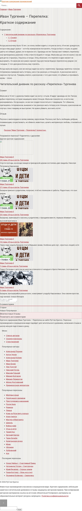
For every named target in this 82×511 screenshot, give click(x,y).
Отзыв (12, 41)
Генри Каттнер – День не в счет (19, 472)
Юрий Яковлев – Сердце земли (19, 469)
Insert (19, 509)
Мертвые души (12, 395)
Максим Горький (13, 373)
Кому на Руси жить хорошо (17, 413)
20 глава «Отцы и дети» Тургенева (14, 215)
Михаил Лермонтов (14, 379)
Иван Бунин (11, 364)
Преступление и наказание (17, 401)
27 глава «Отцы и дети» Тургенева (14, 187)
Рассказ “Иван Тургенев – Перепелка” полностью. (25, 130)
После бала (11, 404)
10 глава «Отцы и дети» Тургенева (14, 242)
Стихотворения (12, 342)
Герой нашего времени (15, 398)
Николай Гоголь (12, 370)
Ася (7, 453)
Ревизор (9, 407)
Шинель (9, 423)
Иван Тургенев (12, 361)
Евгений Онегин (12, 435)
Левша (9, 410)
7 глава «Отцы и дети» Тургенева (14, 266)
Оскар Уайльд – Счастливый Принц (21, 463)
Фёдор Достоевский (14, 382)
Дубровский (11, 450)
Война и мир (11, 426)
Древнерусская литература (17, 385)
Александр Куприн (14, 358)
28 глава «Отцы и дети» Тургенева (14, 160)
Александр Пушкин (14, 351)
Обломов (10, 447)
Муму (8, 444)
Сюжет (12, 38)
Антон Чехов (11, 355)
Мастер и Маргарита (14, 420)
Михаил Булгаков (13, 376)
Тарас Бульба (11, 438)
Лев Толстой (11, 367)
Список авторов (12, 336)
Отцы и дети (11, 429)
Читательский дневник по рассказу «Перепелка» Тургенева (30, 34)
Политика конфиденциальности (55, 496)
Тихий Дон (10, 432)
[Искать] (79, 5)
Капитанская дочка (14, 441)
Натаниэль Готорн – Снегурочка (19, 466)
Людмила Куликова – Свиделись (20, 475)
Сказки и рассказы (14, 339)
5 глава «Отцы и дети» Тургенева (14, 290)
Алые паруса (11, 416)
